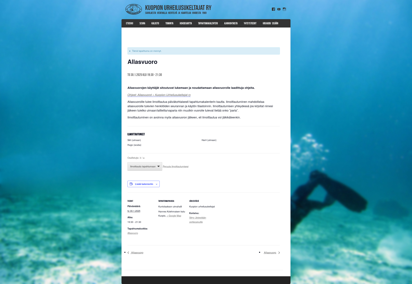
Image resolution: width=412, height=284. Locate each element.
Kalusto (155, 23)
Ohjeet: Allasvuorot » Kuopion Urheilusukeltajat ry (159, 95)
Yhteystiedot (250, 23)
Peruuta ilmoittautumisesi (175, 166)
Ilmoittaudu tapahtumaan (143, 166)
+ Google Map (174, 215)
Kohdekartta (186, 23)
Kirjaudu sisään (270, 23)
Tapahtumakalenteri (208, 23)
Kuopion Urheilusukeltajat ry (178, 7)
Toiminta (169, 23)
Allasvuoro (132, 233)
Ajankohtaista (231, 23)
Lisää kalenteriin (144, 184)
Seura (142, 23)
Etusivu (129, 23)
